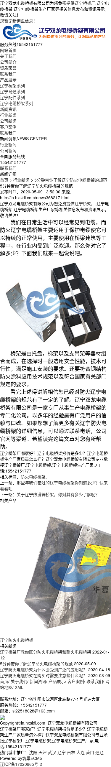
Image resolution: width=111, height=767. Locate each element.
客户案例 (8, 127)
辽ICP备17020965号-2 (21, 764)
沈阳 (33, 752)
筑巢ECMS (32, 758)
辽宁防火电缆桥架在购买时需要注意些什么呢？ (43, 675)
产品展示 (8, 80)
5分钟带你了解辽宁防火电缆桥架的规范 (70, 180)
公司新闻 (8, 121)
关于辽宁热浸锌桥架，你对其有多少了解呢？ (58, 494)
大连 (80, 752)
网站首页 (8, 50)
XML (19, 687)
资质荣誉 (8, 68)
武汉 (52, 752)
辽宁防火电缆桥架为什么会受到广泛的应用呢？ (43, 669)
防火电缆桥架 (33, 477)
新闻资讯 (8, 109)
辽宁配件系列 (12, 97)
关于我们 (8, 56)
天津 (42, 752)
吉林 (71, 752)
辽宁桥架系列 (12, 85)
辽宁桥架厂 (85, 3)
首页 (4, 180)
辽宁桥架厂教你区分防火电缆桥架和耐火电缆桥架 (45, 652)
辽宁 (61, 752)
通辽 (99, 752)
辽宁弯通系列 (12, 91)
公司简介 (8, 62)
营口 (90, 752)
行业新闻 (8, 115)
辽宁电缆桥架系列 (16, 103)
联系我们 (8, 74)
